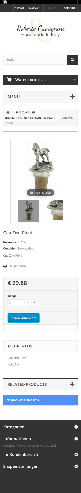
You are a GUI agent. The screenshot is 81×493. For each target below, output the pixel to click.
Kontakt (19, 7)
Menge (12, 296)
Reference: (10, 242)
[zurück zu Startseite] (8, 112)
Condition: (10, 248)
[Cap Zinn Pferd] (28, 211)
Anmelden (70, 7)
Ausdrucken (18, 266)
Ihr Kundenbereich (20, 454)
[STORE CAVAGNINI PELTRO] (40, 29)
